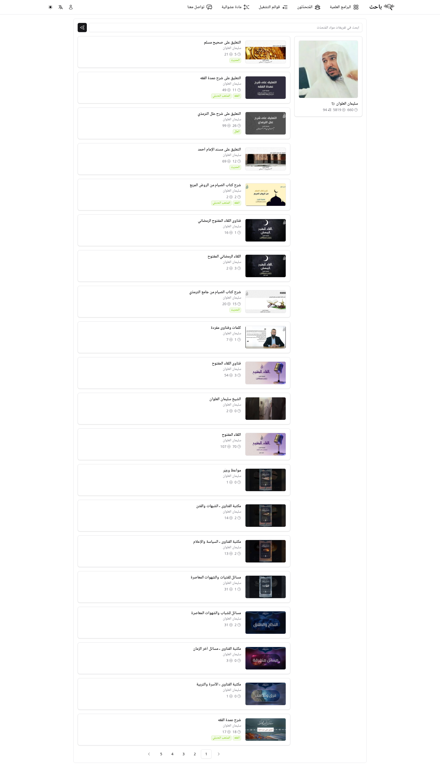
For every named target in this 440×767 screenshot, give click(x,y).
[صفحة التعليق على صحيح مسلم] (265, 52)
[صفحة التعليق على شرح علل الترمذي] (265, 123)
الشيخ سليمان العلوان (225, 399)
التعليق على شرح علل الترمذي (219, 114)
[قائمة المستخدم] (70, 7)
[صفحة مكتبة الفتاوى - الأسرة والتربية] (265, 693)
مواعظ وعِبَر (232, 470)
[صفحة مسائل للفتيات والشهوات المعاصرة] (265, 586)
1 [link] (206, 753)
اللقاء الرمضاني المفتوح (224, 256)
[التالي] (149, 754)
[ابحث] (82, 27)
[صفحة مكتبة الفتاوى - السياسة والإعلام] (265, 551)
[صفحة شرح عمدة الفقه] (265, 729)
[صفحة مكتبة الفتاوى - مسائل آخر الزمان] (265, 658)
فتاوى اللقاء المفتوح (226, 363)
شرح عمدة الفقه (229, 720)
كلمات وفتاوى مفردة (226, 328)
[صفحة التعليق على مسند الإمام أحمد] (265, 158)
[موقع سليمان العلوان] (333, 104)
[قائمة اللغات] (60, 7)
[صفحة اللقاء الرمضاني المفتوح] (265, 265)
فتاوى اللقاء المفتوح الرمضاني (219, 221)
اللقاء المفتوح (231, 435)
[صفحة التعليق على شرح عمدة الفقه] (265, 87)
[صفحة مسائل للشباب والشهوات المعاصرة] (265, 622)
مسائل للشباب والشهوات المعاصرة (216, 613)
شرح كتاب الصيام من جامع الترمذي (215, 292)
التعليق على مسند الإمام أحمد (219, 149)
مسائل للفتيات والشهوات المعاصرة (216, 577)
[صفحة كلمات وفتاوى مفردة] (265, 337)
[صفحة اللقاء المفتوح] (265, 444)
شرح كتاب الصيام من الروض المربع (215, 185)
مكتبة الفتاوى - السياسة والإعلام (217, 542)
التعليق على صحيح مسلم (222, 42)
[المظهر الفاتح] (50, 7)
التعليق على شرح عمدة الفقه (220, 78)
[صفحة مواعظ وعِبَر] (265, 479)
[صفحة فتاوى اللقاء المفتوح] (265, 372)
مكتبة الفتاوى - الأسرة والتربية (218, 684)
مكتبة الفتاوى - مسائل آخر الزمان (217, 649)
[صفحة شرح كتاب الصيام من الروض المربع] (265, 194)
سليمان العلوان (232, 48)
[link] (219, 754)
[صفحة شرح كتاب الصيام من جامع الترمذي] (265, 301)
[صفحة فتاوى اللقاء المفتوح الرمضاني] (265, 230)
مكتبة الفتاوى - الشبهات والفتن (218, 506)
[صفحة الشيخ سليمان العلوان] (265, 408)
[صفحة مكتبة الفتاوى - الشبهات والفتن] (265, 515)
